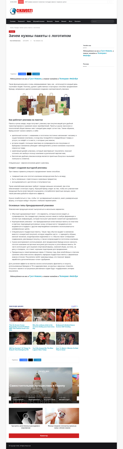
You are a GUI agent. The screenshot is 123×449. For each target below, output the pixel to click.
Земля (57, 21)
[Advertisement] (44, 57)
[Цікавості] (21, 11)
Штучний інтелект (38, 21)
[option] (44, 385)
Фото (70, 21)
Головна (12, 21)
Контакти (77, 21)
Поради (16, 27)
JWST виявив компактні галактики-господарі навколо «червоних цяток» (46, 2)
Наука (29, 21)
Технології (21, 21)
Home (11, 27)
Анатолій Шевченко (15, 40)
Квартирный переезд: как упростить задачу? (44, 385)
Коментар (44, 436)
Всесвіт (64, 21)
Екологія (49, 21)
